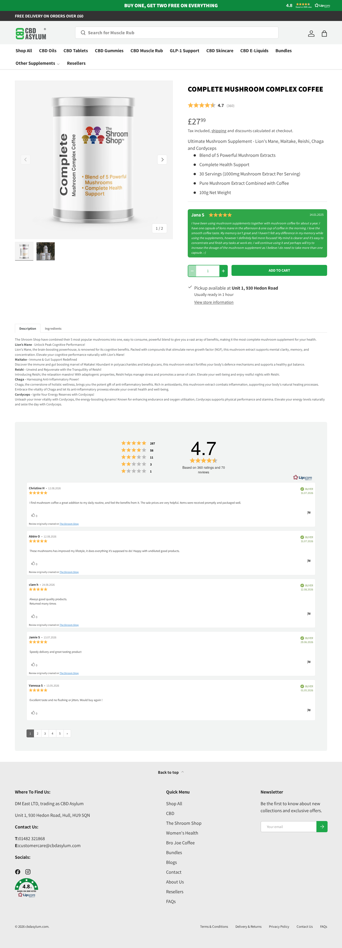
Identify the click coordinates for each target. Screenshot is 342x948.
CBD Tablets (76, 51)
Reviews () (211, 105)
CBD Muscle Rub (147, 51)
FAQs (171, 901)
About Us (175, 882)
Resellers (76, 63)
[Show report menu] (309, 513)
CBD (170, 813)
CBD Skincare (219, 51)
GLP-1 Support (184, 51)
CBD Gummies (109, 51)
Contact (173, 872)
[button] (307, 5)
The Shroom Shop (69, 523)
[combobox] (176, 32)
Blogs (171, 862)
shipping (218, 130)
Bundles (283, 51)
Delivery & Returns (248, 926)
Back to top (169, 772)
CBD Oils (48, 51)
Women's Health (182, 833)
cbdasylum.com (36, 926)
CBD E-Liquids (254, 51)
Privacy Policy (279, 926)
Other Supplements (35, 63)
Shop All (24, 51)
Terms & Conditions (214, 926)
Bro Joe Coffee (180, 843)
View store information (214, 302)
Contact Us (305, 926)
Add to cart (279, 270)
